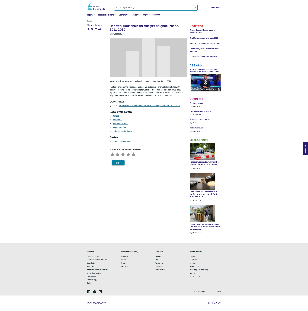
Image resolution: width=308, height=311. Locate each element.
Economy (123, 15)
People (123, 260)
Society (135, 15)
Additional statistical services (97, 270)
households (117, 120)
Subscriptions (195, 276)
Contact (158, 256)
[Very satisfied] (133, 154)
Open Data (91, 263)
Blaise (89, 283)
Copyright (193, 260)
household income (120, 124)
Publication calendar (197, 291)
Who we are (159, 263)
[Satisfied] (128, 154)
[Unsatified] (117, 154)
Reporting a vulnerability (199, 270)
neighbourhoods (119, 128)
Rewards (124, 266)
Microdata (90, 266)
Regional (146, 15)
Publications (91, 276)
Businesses (125, 256)
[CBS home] (98, 6)
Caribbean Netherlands (122, 131)
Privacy (123, 263)
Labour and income (106, 15)
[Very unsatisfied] (112, 154)
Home (89, 21)
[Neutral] (123, 154)
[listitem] (88, 29)
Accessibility (194, 266)
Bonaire (116, 116)
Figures (90, 15)
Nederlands (216, 8)
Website (193, 256)
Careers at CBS (160, 270)
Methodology (92, 280)
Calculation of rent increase (97, 260)
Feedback (306, 149)
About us (156, 15)
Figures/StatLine (93, 256)
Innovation (159, 266)
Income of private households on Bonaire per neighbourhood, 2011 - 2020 (149, 106)
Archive (192, 273)
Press (157, 260)
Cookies (193, 263)
